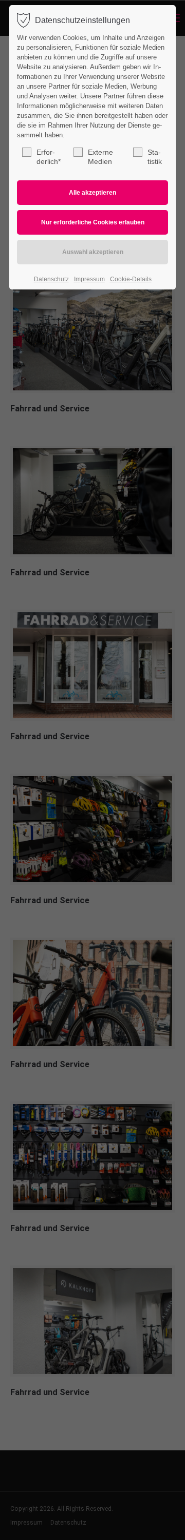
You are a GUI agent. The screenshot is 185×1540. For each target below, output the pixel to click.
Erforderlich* (48, 156)
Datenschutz (51, 279)
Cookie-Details (131, 279)
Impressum (89, 279)
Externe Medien (100, 156)
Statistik (154, 156)
